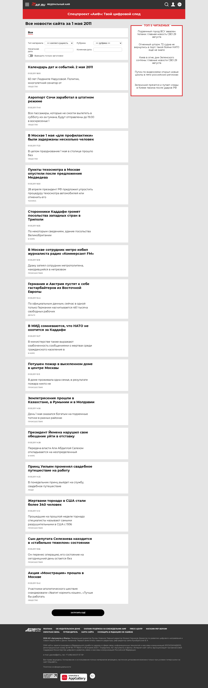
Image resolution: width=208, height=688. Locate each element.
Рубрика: (81, 43)
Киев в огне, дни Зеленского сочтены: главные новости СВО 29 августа (156, 60)
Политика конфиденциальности (57, 667)
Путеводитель (70, 632)
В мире (31, 239)
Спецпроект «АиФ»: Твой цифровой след (104, 14)
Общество (33, 87)
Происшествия (35, 273)
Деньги (31, 315)
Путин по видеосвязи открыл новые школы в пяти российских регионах (157, 73)
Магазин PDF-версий (156, 629)
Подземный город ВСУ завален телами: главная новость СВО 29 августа (156, 34)
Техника (32, 201)
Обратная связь (51, 632)
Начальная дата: (33, 50)
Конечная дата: (84, 49)
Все (30, 32)
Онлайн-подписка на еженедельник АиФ (105, 629)
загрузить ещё (78, 613)
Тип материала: (36, 43)
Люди (31, 490)
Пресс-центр (136, 629)
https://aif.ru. (52, 662)
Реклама (47, 629)
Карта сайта (87, 632)
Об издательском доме (68, 629)
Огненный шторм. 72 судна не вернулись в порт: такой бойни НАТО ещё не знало (156, 47)
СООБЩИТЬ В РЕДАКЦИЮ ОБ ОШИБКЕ (115, 632)
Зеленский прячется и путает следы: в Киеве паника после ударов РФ (157, 86)
